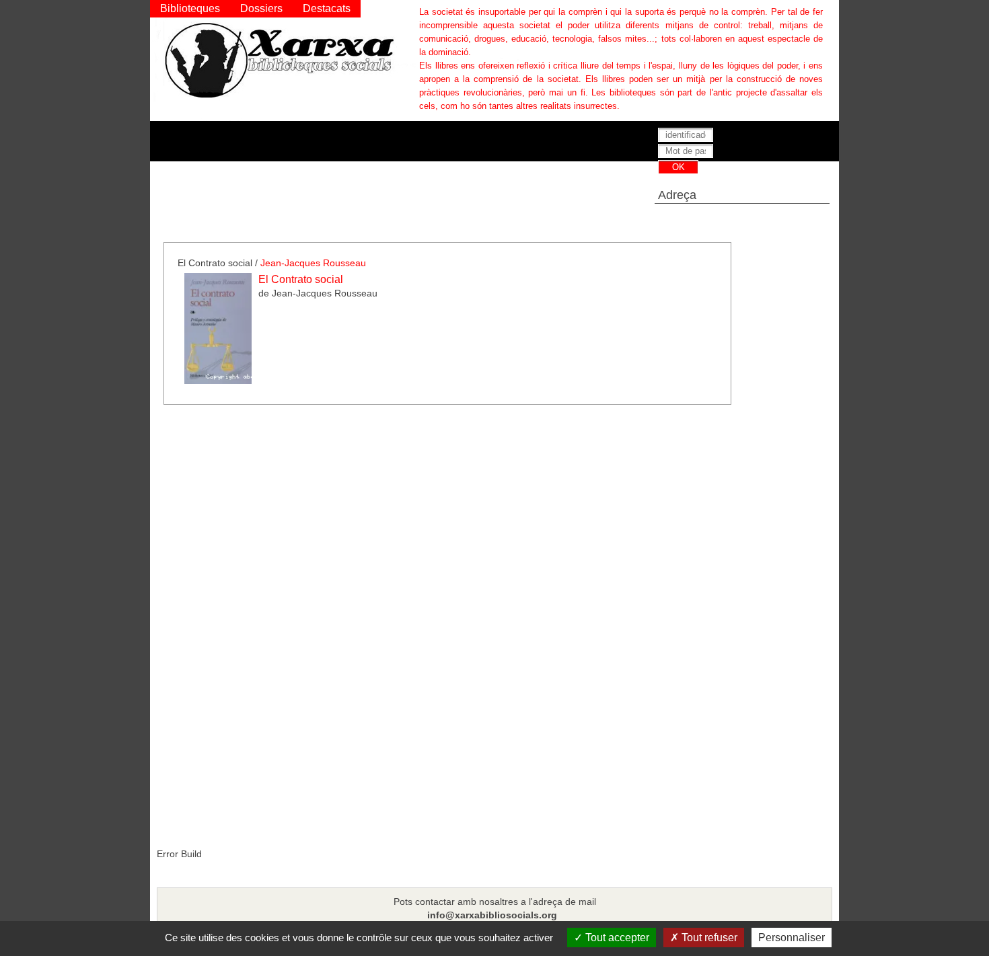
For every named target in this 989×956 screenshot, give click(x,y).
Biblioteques (190, 8)
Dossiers (261, 8)
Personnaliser (791, 937)
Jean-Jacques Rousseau (313, 262)
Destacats (327, 8)
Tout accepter (616, 937)
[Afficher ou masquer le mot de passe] (781, 152)
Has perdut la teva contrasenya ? (715, 181)
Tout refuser (708, 937)
